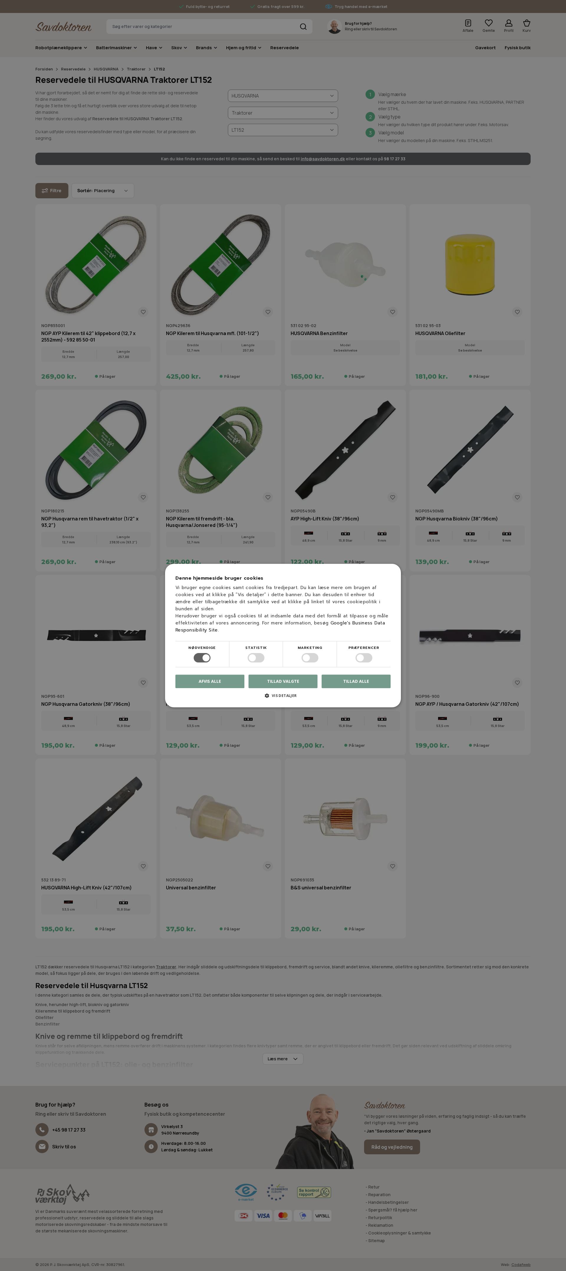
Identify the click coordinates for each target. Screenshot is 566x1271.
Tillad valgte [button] (283, 681)
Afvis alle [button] (210, 681)
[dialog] (283, 635)
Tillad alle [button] (356, 681)
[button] (283, 698)
